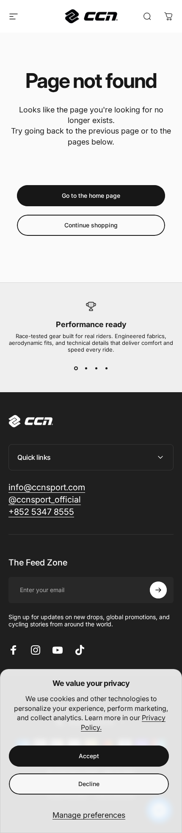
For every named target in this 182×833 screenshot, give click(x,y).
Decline (88, 783)
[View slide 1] (76, 368)
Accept (89, 755)
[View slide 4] (106, 368)
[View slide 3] (96, 368)
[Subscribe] (158, 590)
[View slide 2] (86, 368)
